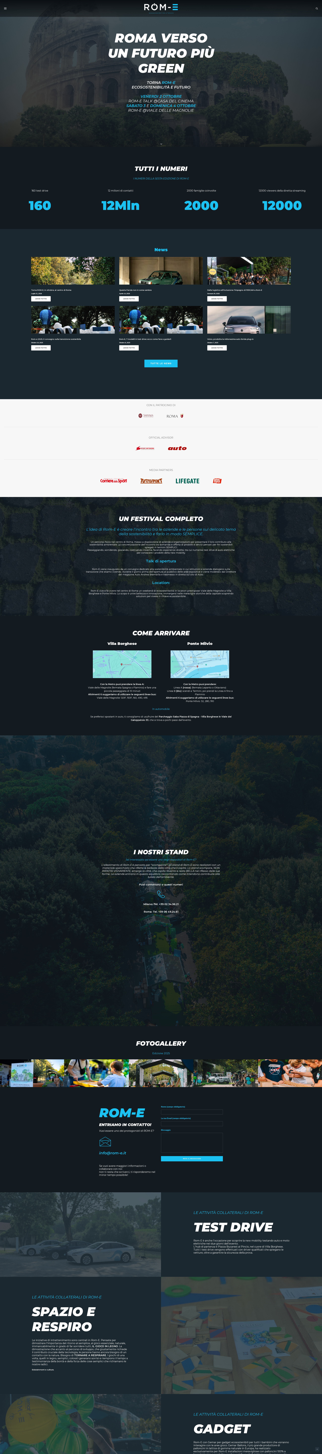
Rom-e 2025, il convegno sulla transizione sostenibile (56, 339)
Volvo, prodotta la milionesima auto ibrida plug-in (230, 339)
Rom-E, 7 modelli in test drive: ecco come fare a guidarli (145, 339)
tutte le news (161, 363)
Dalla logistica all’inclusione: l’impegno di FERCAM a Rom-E (234, 290)
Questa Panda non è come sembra (135, 290)
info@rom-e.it (112, 1153)
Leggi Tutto (41, 299)
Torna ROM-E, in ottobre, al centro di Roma (51, 290)
